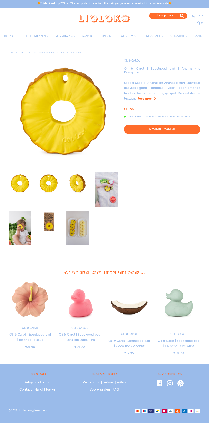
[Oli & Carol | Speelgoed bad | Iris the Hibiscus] (30, 300)
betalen (108, 382)
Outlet (200, 36)
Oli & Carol (132, 60)
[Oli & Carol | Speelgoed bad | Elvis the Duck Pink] (79, 300)
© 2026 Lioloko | (18, 411)
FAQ (116, 389)
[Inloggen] (191, 16)
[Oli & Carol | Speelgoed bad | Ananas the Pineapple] (20, 183)
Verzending (91, 382)
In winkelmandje (162, 129)
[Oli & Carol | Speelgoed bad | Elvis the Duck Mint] (178, 303)
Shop (11, 52)
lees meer (145, 98)
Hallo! (38, 389)
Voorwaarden (100, 389)
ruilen (121, 382)
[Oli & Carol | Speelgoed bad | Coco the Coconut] (129, 303)
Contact (25, 389)
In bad (19, 52)
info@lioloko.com (38, 382)
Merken (51, 389)
